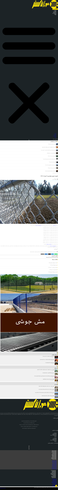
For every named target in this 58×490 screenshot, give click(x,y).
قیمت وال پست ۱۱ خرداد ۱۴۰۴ (53, 269)
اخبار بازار (55, 10)
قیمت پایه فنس (54, 480)
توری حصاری (54, 225)
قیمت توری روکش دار (53, 458)
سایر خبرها (54, 12)
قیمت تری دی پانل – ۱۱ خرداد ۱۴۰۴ (52, 267)
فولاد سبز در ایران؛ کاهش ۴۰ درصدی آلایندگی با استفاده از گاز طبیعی (45, 369)
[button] (29, 74)
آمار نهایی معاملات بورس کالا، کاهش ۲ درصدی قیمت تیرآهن (29, 428)
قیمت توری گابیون (54, 456)
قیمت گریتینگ (54, 474)
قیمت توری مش (54, 452)
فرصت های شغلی (54, 434)
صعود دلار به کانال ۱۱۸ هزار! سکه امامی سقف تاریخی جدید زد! (46, 389)
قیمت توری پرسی (54, 451)
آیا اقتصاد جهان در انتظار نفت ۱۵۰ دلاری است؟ (48, 356)
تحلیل (55, 14)
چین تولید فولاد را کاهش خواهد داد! (49, 362)
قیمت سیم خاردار (53, 470)
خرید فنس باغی (45, 251)
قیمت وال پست (54, 484)
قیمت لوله (54, 475)
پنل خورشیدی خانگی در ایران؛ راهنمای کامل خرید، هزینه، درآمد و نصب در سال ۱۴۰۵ (29, 424)
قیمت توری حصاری (48, 244)
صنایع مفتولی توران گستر (38, 225)
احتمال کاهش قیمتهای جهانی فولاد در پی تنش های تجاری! (47, 359)
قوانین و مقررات (54, 433)
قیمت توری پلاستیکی (53, 457)
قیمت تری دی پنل (53, 482)
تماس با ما (55, 435)
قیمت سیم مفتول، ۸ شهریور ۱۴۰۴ (53, 262)
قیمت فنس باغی (32, 251)
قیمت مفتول (54, 479)
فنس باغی (41, 251)
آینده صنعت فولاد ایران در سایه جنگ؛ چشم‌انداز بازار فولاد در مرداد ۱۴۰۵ (29, 426)
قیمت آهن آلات (54, 485)
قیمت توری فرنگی (54, 455)
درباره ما (55, 436)
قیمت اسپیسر (54, 477)
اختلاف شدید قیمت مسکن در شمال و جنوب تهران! (48, 395)
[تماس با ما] (56, 486)
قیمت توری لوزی (54, 453)
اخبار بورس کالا (54, 13)
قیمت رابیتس (54, 472)
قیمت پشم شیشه (53, 473)
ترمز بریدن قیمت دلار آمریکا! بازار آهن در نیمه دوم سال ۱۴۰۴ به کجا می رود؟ (44, 392)
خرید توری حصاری (50, 251)
